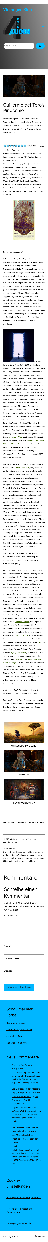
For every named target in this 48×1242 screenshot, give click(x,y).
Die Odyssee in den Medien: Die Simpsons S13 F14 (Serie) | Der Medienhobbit (26, 1092)
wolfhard (31, 861)
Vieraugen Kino (17, 9)
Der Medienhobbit (15, 1023)
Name (7, 946)
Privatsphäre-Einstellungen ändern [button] (23, 1197)
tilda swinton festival (12, 861)
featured (38, 852)
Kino (34, 839)
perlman (20, 858)
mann (41, 855)
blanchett (7, 852)
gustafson (33, 855)
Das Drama (26, 1065)
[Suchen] (40, 46)
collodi (23, 852)
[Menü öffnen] (43, 27)
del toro (30, 852)
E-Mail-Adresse (12, 958)
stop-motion (30, 858)
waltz (24, 861)
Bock (14, 1065)
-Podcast (19, 1029)
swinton (40, 858)
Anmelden (40, 1236)
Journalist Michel (15, 1036)
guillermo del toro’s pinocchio (15, 855)
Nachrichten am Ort (16, 1042)
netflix (13, 858)
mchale (6, 858)
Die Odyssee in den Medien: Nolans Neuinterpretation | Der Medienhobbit (26, 1131)
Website (8, 970)
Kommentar (10, 915)
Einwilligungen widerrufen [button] (19, 1223)
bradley (16, 852)
